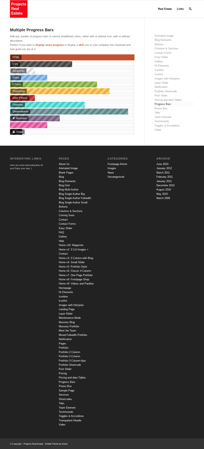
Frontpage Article (117, 164)
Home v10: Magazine (71, 245)
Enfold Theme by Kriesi (56, 444)
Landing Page (67, 309)
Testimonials (162, 121)
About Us (64, 164)
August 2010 (163, 189)
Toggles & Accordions (167, 125)
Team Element (163, 117)
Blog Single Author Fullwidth (75, 198)
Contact (63, 219)
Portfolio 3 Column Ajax (72, 360)
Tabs (157, 112)
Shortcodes (65, 399)
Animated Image (164, 35)
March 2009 (163, 198)
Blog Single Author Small (73, 202)
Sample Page (66, 390)
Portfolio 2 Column (69, 352)
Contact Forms (163, 52)
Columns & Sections (166, 48)
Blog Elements (163, 39)
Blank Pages (66, 172)
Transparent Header (70, 420)
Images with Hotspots (167, 78)
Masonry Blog (67, 322)
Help (61, 240)
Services (64, 394)
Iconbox (159, 70)
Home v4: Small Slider (72, 262)
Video (158, 129)
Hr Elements (162, 65)
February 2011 (164, 176)
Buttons (159, 44)
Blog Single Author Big (72, 193)
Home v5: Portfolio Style (73, 266)
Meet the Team (67, 330)
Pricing (63, 373)
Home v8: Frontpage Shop (74, 279)
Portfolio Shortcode (166, 91)
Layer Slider (161, 82)
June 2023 (162, 164)
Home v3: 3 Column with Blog (76, 258)
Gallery (159, 61)
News (111, 172)
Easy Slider (161, 57)
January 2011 (164, 181)
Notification (161, 86)
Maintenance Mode (70, 317)
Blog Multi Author (68, 189)
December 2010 (165, 185)
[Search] (190, 9)
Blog (61, 176)
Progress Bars (163, 104)
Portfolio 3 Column (69, 356)
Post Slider (161, 95)
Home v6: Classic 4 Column (75, 270)
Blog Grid (64, 185)
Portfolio (63, 347)
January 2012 (164, 168)
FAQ (61, 232)
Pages (62, 343)
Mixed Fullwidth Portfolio (73, 334)
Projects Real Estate (33, 444)
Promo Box (161, 108)
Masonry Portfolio (69, 326)
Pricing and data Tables (168, 99)
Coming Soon (66, 215)
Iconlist (159, 74)
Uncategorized (116, 176)
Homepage (65, 287)
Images (112, 168)
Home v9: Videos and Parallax (76, 283)
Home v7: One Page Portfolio (76, 275)
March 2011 (163, 172)
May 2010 (162, 193)
